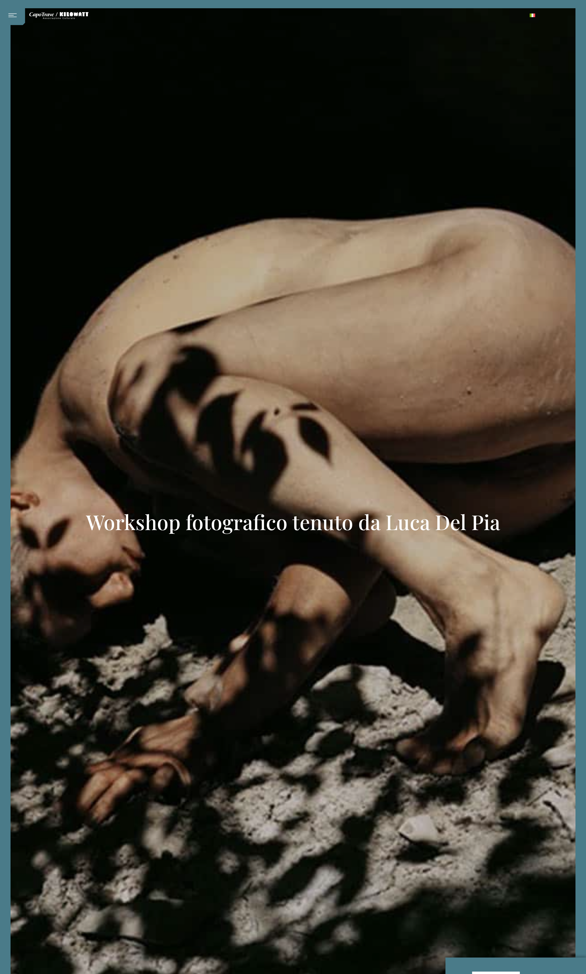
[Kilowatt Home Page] (59, 16)
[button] (14, 12)
